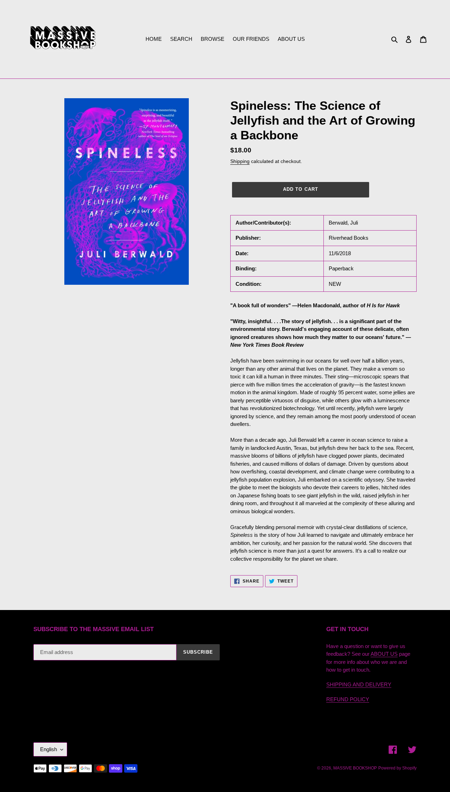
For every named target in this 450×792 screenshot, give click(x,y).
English (48, 749)
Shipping (240, 161)
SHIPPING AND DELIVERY (358, 684)
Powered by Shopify (397, 768)
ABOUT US (384, 654)
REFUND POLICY (347, 699)
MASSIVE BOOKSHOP (355, 768)
